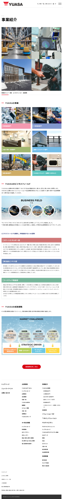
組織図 (23, 405)
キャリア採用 (45, 463)
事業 (11, 93)
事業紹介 (45, 384)
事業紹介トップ (5, 93)
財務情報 (24, 429)
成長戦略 (25, 93)
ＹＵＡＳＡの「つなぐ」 (27, 388)
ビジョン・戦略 (25, 408)
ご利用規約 (4, 483)
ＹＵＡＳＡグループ (26, 416)
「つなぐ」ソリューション (49, 418)
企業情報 (25, 384)
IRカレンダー (25, 435)
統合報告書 (45, 449)
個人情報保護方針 (6, 486)
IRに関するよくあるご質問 (28, 441)
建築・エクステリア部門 (49, 399)
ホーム (3, 15)
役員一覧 (24, 399)
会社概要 (24, 396)
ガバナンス (45, 443)
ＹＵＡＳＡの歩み (26, 402)
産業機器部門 (46, 391)
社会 (43, 441)
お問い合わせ (6, 393)
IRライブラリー (25, 432)
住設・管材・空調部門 (48, 396)
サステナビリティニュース (48, 426)
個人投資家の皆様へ (27, 443)
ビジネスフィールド (17, 93)
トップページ (6, 384)
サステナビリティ (47, 423)
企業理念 (24, 394)
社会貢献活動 (45, 452)
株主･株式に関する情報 (28, 438)
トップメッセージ (26, 391)
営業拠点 (24, 414)
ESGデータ (45, 435)
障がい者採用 (45, 466)
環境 (43, 438)
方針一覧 (24, 411)
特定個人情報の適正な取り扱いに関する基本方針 (13, 490)
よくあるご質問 (5, 475)
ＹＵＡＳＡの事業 (46, 388)
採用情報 (45, 456)
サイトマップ (4, 472)
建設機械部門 (46, 402)
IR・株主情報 (26, 423)
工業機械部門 (46, 394)
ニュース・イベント (7, 388)
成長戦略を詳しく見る (31, 367)
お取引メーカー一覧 (6, 479)
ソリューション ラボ (48, 414)
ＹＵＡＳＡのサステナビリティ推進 (50, 432)
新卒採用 (44, 460)
